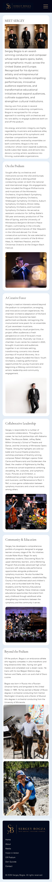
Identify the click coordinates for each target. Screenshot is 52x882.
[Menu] (45, 6)
